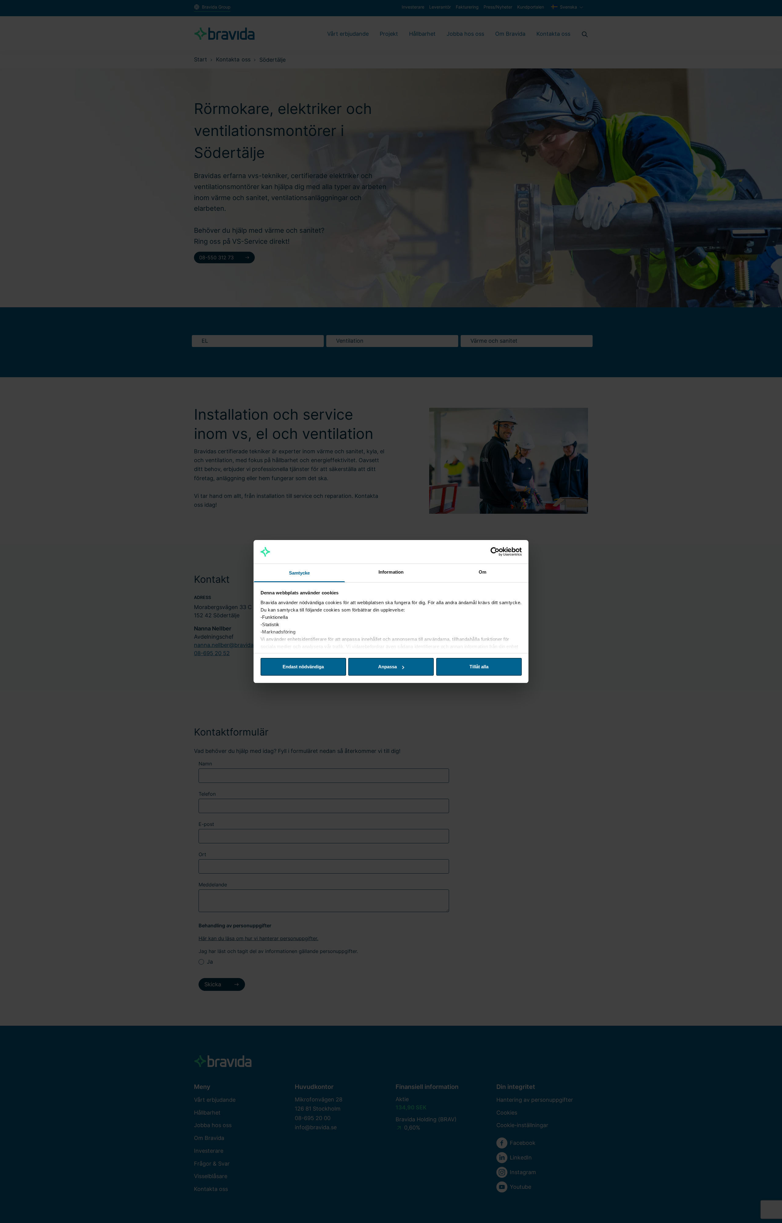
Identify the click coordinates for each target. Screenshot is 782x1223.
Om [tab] (482, 572)
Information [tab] (391, 572)
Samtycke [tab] (299, 572)
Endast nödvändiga (303, 666)
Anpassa (387, 666)
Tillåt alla (479, 666)
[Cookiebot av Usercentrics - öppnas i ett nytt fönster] (495, 552)
